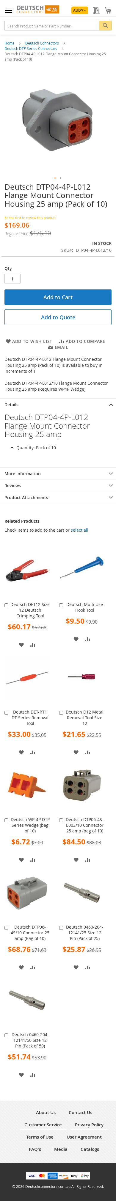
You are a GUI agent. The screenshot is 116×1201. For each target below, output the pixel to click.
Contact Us (80, 1112)
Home (9, 43)
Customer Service (43, 1125)
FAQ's (35, 1149)
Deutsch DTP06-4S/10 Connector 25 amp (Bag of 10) (30, 932)
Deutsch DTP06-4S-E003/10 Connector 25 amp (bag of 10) (85, 825)
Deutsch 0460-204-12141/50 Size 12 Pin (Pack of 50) (30, 1040)
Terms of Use (40, 1137)
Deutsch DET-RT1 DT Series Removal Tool (30, 717)
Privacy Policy (89, 1125)
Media (61, 1149)
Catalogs (90, 1149)
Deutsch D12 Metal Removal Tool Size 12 (85, 717)
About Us (46, 1112)
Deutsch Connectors (42, 43)
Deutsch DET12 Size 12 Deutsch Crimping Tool (30, 610)
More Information (22, 473)
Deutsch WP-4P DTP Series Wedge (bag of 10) (30, 825)
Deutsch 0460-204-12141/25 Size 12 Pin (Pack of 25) (84, 932)
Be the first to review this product (30, 217)
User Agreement (84, 1137)
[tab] (58, 404)
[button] (79, 10)
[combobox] (58, 25)
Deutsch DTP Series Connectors (31, 48)
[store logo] (37, 9)
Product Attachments (26, 497)
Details (11, 404)
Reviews (12, 485)
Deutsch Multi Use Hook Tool (84, 607)
